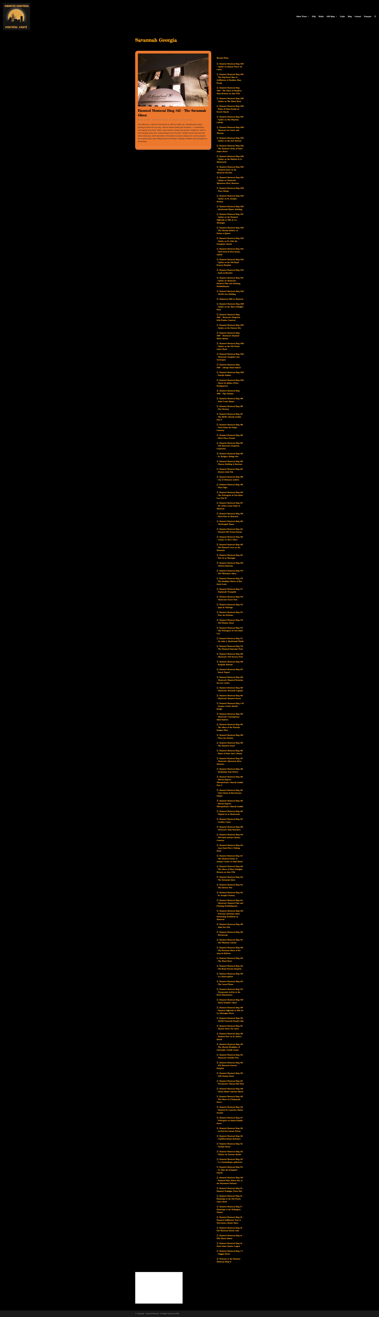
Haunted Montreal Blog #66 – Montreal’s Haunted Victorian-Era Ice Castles (230, 680)
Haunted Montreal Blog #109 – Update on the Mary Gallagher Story (230, 307)
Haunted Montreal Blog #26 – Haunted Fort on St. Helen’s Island (230, 1036)
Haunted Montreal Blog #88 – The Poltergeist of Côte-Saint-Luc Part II (230, 495)
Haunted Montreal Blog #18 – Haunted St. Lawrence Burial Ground (230, 1110)
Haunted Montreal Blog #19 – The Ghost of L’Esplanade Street (230, 1099)
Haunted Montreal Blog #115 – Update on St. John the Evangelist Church (230, 241)
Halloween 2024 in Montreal (231, 299)
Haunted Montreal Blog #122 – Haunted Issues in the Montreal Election (230, 170)
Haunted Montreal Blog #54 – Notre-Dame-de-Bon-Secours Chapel (230, 793)
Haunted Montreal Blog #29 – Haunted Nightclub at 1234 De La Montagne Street (230, 1010)
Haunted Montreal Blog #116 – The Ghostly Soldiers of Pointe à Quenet (230, 230)
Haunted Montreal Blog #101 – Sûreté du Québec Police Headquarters (230, 383)
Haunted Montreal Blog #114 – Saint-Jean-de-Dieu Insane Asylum (230, 252)
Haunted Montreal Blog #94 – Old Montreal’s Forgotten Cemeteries (230, 446)
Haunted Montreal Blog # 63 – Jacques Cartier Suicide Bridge (230, 706)
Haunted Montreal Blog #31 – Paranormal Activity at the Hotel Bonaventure (230, 992)
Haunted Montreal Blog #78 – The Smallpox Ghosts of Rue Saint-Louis (230, 581)
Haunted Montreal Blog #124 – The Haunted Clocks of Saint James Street (230, 148)
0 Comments (188, 120)
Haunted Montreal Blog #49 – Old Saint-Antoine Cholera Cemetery (230, 837)
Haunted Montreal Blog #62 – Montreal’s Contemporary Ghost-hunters (230, 717)
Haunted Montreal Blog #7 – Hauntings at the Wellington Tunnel (230, 1209)
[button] (375, 16)
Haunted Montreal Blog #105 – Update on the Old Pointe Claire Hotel (230, 346)
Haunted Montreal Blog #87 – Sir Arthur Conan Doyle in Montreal (230, 506)
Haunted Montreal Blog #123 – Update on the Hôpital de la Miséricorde (230, 159)
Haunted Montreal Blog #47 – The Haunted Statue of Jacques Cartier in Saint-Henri (230, 859)
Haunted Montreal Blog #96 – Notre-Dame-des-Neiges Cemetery (230, 427)
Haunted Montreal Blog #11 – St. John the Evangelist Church (230, 1170)
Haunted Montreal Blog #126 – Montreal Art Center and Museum (230, 130)
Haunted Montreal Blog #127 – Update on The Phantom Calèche (230, 120)
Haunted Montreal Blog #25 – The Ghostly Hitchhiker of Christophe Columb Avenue (230, 1047)
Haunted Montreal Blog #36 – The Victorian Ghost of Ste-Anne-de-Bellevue (230, 950)
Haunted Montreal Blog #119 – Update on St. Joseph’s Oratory (230, 199)
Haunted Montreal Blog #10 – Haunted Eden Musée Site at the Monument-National (230, 1180)
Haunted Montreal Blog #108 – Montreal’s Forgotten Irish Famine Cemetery (228, 317)
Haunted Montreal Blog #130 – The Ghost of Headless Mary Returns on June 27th (229, 91)
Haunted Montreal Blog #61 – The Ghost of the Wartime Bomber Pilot (230, 727)
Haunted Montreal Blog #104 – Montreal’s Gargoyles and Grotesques (230, 357)
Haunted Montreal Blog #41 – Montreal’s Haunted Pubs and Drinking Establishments (230, 903)
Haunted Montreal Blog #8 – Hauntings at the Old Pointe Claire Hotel (230, 1199)
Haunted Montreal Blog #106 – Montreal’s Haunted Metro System (228, 336)
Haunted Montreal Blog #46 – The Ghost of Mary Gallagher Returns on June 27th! (230, 869)
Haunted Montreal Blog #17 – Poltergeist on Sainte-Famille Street (230, 1120)
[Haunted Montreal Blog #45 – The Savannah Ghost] (173, 80)
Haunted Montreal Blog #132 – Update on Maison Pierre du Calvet (230, 67)
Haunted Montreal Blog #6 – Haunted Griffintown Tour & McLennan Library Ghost (230, 1220)
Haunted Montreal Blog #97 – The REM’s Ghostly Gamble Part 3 (230, 417)
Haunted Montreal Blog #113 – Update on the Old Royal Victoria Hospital (230, 262)
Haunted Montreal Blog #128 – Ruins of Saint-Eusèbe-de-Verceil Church (230, 109)
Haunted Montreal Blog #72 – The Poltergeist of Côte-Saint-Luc (230, 631)
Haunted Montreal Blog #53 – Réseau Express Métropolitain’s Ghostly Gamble (230, 804)
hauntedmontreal (161, 120)
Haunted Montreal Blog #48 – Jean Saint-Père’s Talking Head (230, 848)
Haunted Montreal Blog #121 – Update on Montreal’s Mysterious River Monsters (230, 180)
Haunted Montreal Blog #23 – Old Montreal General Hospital (230, 1065)
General (175, 120)
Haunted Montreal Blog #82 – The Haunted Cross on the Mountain (230, 547)
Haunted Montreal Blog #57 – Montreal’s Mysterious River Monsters (230, 761)
